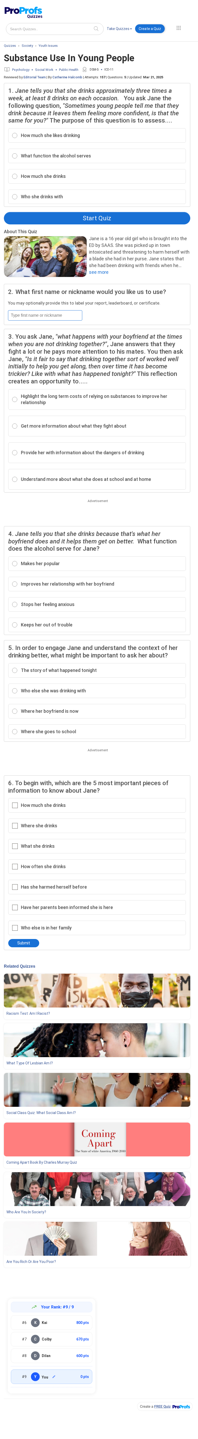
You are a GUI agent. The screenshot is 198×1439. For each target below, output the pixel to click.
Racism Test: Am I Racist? (28, 1013)
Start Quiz (97, 218)
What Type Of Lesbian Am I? (29, 1063)
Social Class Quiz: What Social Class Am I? (41, 1113)
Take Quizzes (118, 29)
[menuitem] (119, 29)
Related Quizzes (19, 966)
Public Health (68, 70)
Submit (23, 943)
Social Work (44, 70)
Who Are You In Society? (26, 1212)
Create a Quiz (150, 29)
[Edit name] (54, 1376)
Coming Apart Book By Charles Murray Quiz (41, 1162)
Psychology (20, 70)
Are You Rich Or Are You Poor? (31, 1262)
